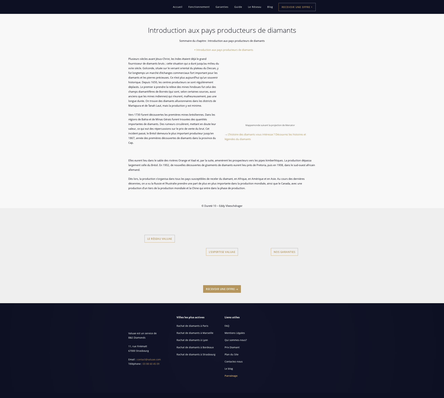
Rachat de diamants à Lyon (192, 340)
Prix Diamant (232, 347)
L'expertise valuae (222, 252)
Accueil (177, 6)
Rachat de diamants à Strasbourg (196, 354)
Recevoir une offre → (222, 289)
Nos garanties (284, 252)
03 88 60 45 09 (151, 363)
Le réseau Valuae (159, 238)
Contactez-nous (234, 361)
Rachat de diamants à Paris (192, 325)
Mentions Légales (235, 333)
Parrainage (231, 375)
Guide (238, 6)
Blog (270, 6)
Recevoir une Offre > (297, 7)
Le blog (229, 368)
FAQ (227, 325)
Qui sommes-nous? (236, 340)
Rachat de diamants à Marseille (195, 333)
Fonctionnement (199, 6)
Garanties (222, 6)
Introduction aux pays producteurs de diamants (224, 49)
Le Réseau (254, 6)
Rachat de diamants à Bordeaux (195, 347)
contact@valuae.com (149, 359)
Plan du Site (231, 354)
